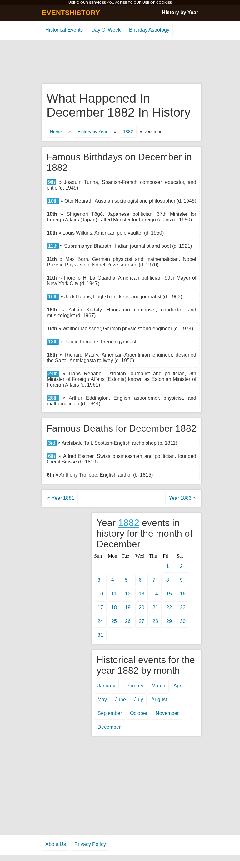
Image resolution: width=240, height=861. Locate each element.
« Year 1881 (61, 498)
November (167, 713)
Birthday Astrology (149, 30)
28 (155, 621)
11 (114, 593)
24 (100, 621)
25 (114, 621)
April (178, 685)
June (120, 699)
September (110, 713)
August (159, 699)
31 (100, 635)
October (139, 713)
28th (53, 398)
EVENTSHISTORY (71, 13)
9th (51, 182)
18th (53, 341)
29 (169, 621)
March (158, 685)
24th (53, 373)
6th (51, 456)
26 (128, 621)
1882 (128, 131)
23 (183, 607)
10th (53, 201)
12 (128, 593)
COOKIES (164, 2)
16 (183, 593)
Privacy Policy (90, 844)
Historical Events (64, 30)
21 (155, 607)
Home (56, 131)
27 (141, 621)
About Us (55, 844)
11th (53, 246)
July (138, 699)
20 (141, 607)
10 (100, 593)
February (133, 685)
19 (128, 607)
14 (155, 593)
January (106, 685)
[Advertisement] (120, 62)
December (109, 727)
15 (169, 593)
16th (53, 296)
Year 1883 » (182, 498)
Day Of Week (106, 30)
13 (141, 593)
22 (169, 607)
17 (100, 607)
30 (183, 621)
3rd (51, 443)
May (102, 699)
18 (114, 607)
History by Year (180, 12)
